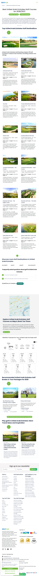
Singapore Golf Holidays (29, 485)
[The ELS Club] (10, 128)
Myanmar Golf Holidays (29, 492)
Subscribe (33, 469)
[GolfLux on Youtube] (8, 549)
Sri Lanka (15, 490)
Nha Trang (4, 506)
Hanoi (3, 500)
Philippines (16, 484)
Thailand (15, 478)
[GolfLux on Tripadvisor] (11, 549)
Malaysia (15, 479)
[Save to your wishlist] (16, 59)
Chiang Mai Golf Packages (19, 518)
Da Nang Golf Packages (18, 501)
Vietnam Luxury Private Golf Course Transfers (7, 486)
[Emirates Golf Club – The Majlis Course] (10, 193)
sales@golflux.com (7, 556)
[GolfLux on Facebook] (3, 549)
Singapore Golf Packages (18, 516)
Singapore (4, 517)
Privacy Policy (4, 489)
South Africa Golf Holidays (30, 495)
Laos (14, 487)
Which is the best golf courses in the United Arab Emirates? (15, 278)
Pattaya (3, 512)
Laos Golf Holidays (28, 490)
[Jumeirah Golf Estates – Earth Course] (28, 160)
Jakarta (3, 511)
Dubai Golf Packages (18, 521)
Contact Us (4, 491)
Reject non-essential (10, 571)
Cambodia (16, 485)
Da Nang (3, 503)
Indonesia (15, 481)
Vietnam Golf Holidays (29, 478)
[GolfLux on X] (6, 549)
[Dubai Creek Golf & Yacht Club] (28, 227)
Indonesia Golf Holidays (29, 481)
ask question (20, 283)
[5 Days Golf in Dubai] (28, 393)
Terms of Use (4, 487)
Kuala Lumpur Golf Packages (17, 523)
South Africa (16, 495)
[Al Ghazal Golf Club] (10, 63)
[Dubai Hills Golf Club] (10, 227)
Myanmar (15, 488)
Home (3, 5)
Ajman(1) (12, 265)
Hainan (3, 509)
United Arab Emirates (18, 493)
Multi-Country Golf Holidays (30, 496)
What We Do (4, 479)
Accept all (9, 568)
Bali (2, 514)
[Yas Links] (10, 96)
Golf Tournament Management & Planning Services (7, 482)
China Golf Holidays (28, 487)
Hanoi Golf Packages (18, 500)
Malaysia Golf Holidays (29, 484)
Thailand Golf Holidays (29, 479)
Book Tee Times (14, 14)
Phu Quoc (4, 520)
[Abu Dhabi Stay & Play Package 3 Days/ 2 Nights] (10, 393)
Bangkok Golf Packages (18, 503)
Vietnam (15, 476)
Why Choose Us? (5, 478)
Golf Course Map (25, 14)
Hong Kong (16, 491)
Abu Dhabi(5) (4, 265)
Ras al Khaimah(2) (31, 265)
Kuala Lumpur (4, 515)
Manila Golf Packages (18, 519)
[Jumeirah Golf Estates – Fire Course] (10, 160)
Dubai (33, 18)
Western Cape (5, 518)
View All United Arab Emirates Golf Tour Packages (19, 417)
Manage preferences (10, 573)
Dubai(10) (21, 265)
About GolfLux (4, 476)
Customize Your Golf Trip (19, 574)
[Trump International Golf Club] (28, 96)
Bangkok (3, 501)
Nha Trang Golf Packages (18, 509)
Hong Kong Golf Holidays (29, 493)
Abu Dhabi (29, 18)
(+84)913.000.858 (15, 558)
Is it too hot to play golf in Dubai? (10, 275)
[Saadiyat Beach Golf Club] (28, 128)
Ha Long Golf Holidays (18, 507)
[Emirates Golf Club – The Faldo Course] (28, 193)
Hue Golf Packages (17, 510)
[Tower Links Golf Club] (28, 63)
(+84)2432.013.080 (7, 558)
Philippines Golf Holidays (29, 482)
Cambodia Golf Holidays (29, 489)
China (15, 482)
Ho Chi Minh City (5, 505)
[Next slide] (9, 32)
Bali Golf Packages (17, 515)
